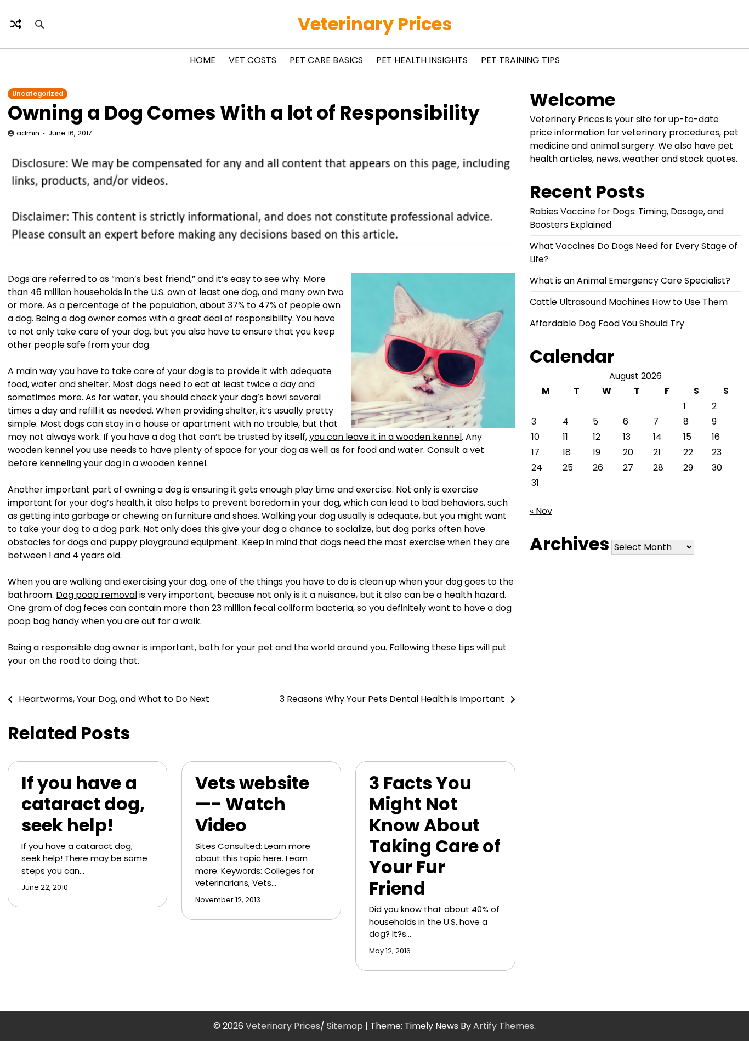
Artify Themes (503, 1026)
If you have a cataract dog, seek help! (83, 804)
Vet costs (252, 60)
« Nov (541, 511)
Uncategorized (37, 93)
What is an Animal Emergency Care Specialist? (630, 280)
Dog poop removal (96, 595)
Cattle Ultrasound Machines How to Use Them (629, 302)
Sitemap (345, 1026)
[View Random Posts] (16, 24)
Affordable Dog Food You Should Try (607, 323)
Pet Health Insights (422, 60)
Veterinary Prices (375, 24)
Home (202, 60)
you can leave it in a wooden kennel (385, 437)
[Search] (39, 24)
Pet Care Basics (326, 60)
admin (27, 133)
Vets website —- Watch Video (252, 804)
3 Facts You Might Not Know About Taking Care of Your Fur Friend (435, 836)
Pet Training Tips (520, 60)
